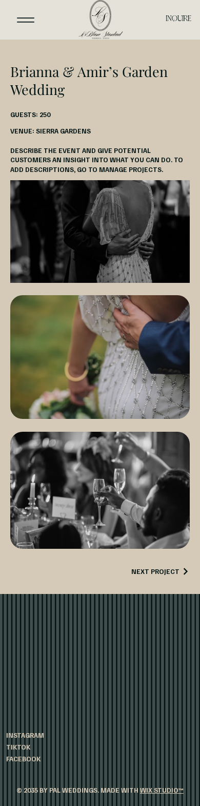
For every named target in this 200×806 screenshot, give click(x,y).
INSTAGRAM (25, 735)
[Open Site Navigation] (26, 19)
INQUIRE (178, 19)
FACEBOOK (23, 759)
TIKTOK (18, 747)
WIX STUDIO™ (162, 790)
